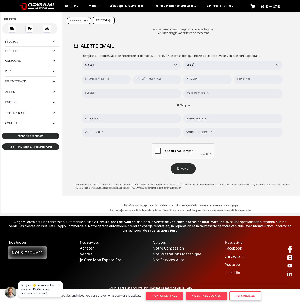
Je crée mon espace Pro (100, 259)
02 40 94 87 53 (271, 7)
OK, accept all (165, 295)
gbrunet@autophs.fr (170, 187)
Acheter (87, 248)
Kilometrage (15, 81)
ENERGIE (11, 102)
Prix (8, 71)
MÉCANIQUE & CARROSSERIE (127, 6)
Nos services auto (168, 259)
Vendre (86, 254)
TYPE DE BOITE (16, 112)
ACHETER (71, 6)
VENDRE (94, 6)
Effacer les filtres (79, 20)
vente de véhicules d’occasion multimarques (189, 221)
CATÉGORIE (13, 60)
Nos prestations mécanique (177, 254)
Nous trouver (27, 252)
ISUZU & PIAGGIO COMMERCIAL (175, 6)
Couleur (12, 123)
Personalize (245, 295)
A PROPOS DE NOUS (220, 6)
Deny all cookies (207, 295)
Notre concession (168, 248)
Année (10, 92)
